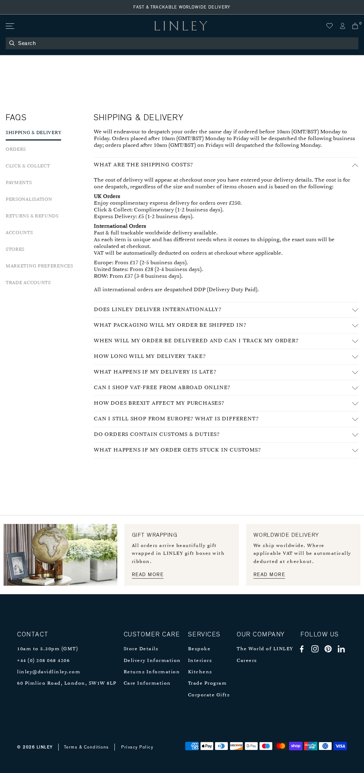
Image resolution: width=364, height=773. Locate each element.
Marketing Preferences (39, 266)
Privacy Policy (137, 747)
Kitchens (200, 672)
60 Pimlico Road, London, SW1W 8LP (67, 683)
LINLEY (45, 747)
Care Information (147, 683)
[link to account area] (342, 26)
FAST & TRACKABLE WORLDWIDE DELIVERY (182, 7)
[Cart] (355, 26)
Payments (19, 183)
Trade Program (207, 683)
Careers (247, 660)
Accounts (19, 233)
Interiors (200, 660)
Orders (16, 149)
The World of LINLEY (265, 649)
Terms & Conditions (86, 747)
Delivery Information (152, 660)
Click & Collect (28, 166)
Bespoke (199, 649)
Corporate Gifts (209, 695)
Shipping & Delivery (33, 133)
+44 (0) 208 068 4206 (43, 660)
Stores (15, 249)
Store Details (141, 649)
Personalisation (29, 199)
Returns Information (152, 672)
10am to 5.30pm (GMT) (47, 649)
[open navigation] (9, 26)
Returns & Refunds (32, 216)
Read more (148, 574)
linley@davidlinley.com (48, 672)
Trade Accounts (28, 283)
